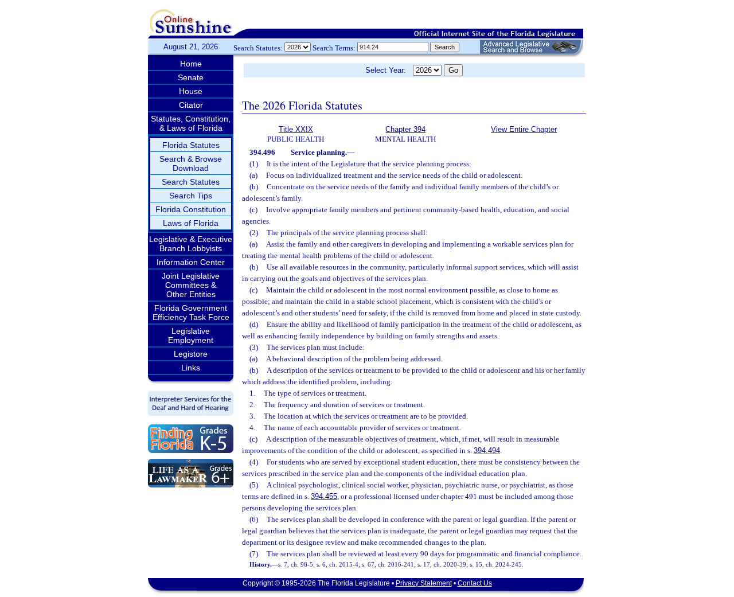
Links (190, 367)
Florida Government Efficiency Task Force (191, 312)
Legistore (191, 353)
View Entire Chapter (524, 129)
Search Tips (190, 195)
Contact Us (475, 583)
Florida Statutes (191, 145)
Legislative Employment (190, 335)
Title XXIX (296, 129)
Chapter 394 (405, 129)
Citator (191, 105)
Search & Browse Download (190, 163)
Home (191, 63)
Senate (191, 77)
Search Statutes (191, 181)
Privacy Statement (424, 583)
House (190, 91)
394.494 (487, 450)
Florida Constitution (190, 209)
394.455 (324, 496)
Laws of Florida (190, 223)
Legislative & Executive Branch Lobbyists (190, 244)
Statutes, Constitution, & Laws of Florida (191, 123)
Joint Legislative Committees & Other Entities (191, 285)
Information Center (191, 262)
